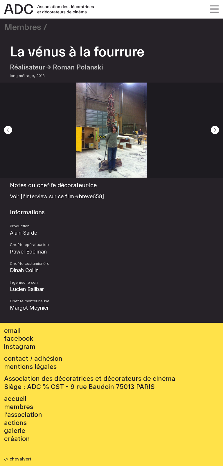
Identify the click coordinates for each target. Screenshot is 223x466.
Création (17, 438)
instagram (19, 346)
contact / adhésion (33, 358)
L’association (23, 414)
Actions (15, 422)
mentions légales (30, 366)
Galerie (14, 430)
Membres (22, 27)
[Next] (215, 130)
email (12, 330)
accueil (15, 398)
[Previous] (8, 130)
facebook (18, 338)
